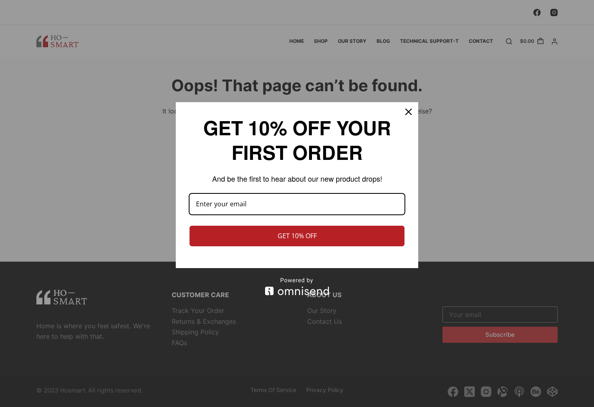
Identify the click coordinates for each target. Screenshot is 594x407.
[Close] (408, 112)
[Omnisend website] (297, 286)
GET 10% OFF (297, 235)
